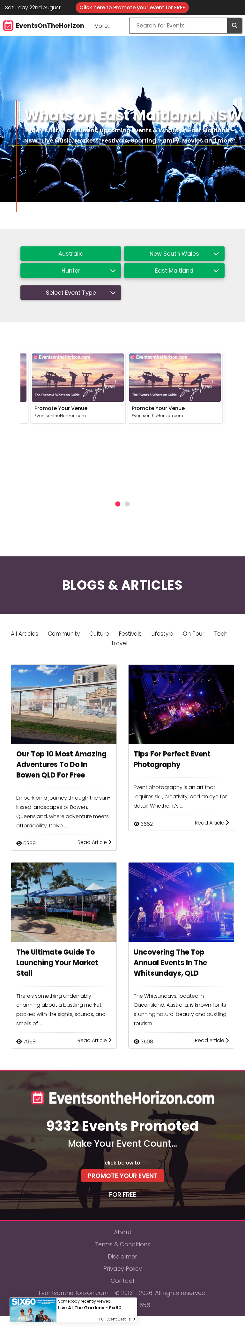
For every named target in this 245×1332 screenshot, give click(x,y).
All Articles (24, 634)
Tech (220, 634)
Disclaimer (122, 1256)
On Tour (193, 634)
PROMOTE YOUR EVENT (123, 1175)
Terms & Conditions (122, 1244)
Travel (119, 643)
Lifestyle (162, 634)
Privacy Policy (122, 1269)
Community (64, 634)
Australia (71, 254)
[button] (117, 504)
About (122, 1232)
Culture (99, 634)
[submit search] (234, 25)
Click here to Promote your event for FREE (132, 7)
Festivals (130, 634)
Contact (123, 1281)
